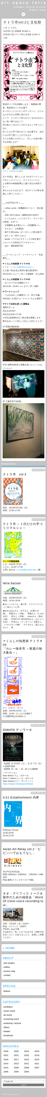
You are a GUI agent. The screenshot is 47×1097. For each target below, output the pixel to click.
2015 (36, 1059)
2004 (26, 1071)
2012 (26, 1063)
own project (9, 963)
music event (9, 1011)
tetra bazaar (12, 583)
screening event (11, 1019)
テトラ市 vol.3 (14, 474)
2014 (5, 1063)
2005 (16, 1071)
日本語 (42, 10)
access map (9, 971)
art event (7, 1015)
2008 (26, 1067)
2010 (5, 1067)
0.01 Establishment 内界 (21, 797)
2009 (16, 1067)
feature (6, 991)
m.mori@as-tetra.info (26, 570)
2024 (26, 1051)
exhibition (8, 1007)
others (6, 1027)
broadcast (8, 1035)
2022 (5, 1055)
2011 (36, 1063)
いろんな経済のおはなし (22, 267)
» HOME (9, 948)
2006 (5, 1071)
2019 (36, 1055)
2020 (26, 1055)
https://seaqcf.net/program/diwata (18, 784)
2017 (16, 1059)
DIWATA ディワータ (17, 729)
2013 (16, 1063)
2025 (16, 1051)
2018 (5, 1059)
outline (6, 967)
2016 (26, 1059)
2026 (5, 1051)
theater (6, 1031)
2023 (36, 1051)
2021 (16, 1055)
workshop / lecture (12, 1023)
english (33, 10)
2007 (36, 1067)
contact (6, 975)
